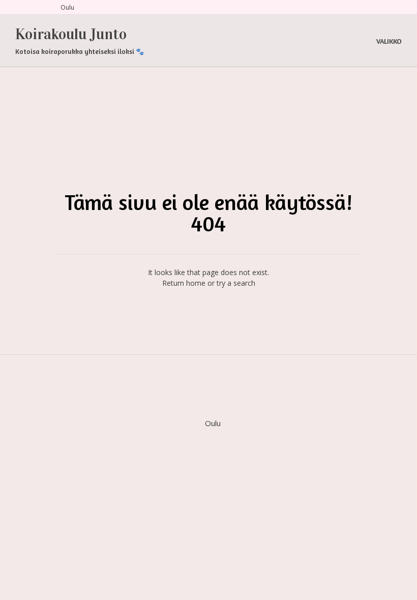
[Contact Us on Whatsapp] (43, 7)
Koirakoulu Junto (71, 34)
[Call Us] (31, 7)
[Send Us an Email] (19, 7)
